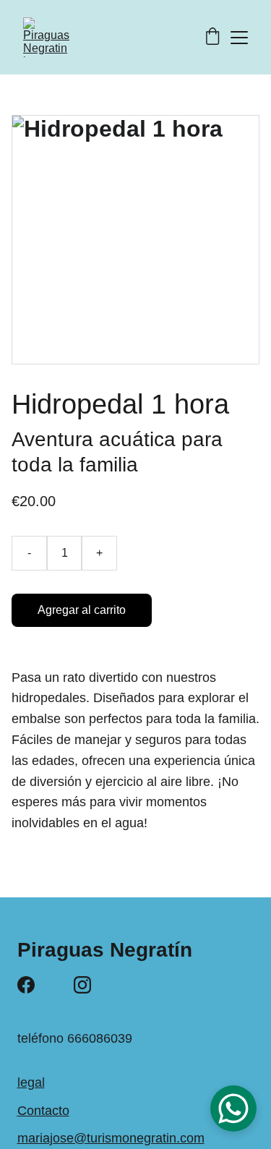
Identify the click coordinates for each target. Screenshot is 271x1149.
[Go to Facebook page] (26, 985)
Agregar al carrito (82, 610)
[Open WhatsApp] (233, 1108)
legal (31, 1082)
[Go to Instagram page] (82, 985)
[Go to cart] (212, 37)
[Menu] (239, 37)
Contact (39, 1110)
